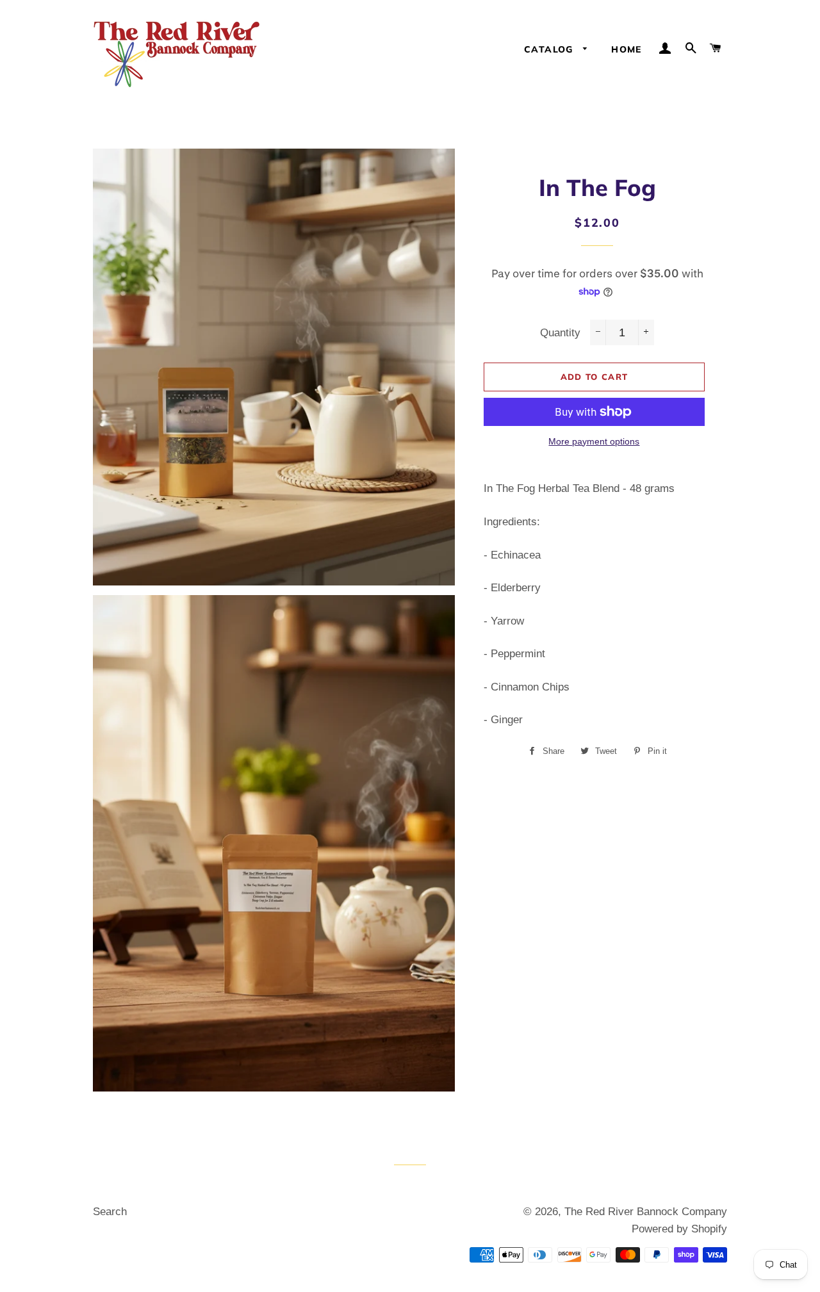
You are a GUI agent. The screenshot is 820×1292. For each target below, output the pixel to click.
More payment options (593, 441)
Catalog (550, 49)
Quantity (560, 333)
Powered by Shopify (679, 1229)
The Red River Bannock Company (645, 1212)
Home (626, 49)
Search (110, 1212)
